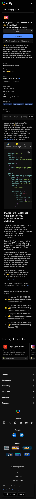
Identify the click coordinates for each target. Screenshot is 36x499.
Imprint (18, 472)
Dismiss (21, 494)
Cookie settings (10, 494)
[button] (18, 374)
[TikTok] (32, 422)
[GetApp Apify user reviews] (6, 448)
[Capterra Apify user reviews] (27, 448)
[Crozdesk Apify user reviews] (27, 454)
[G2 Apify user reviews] (9, 454)
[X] (9, 422)
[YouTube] (20, 422)
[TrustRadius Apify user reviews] (18, 454)
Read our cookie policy (11, 490)
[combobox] (18, 41)
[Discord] (26, 422)
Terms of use (18, 476)
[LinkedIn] (4, 422)
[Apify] (7, 3)
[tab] (7, 116)
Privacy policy (18, 481)
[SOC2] (21, 435)
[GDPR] (14, 435)
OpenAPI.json (12, 280)
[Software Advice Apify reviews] (15, 448)
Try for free (18, 36)
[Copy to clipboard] (28, 152)
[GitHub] (15, 422)
